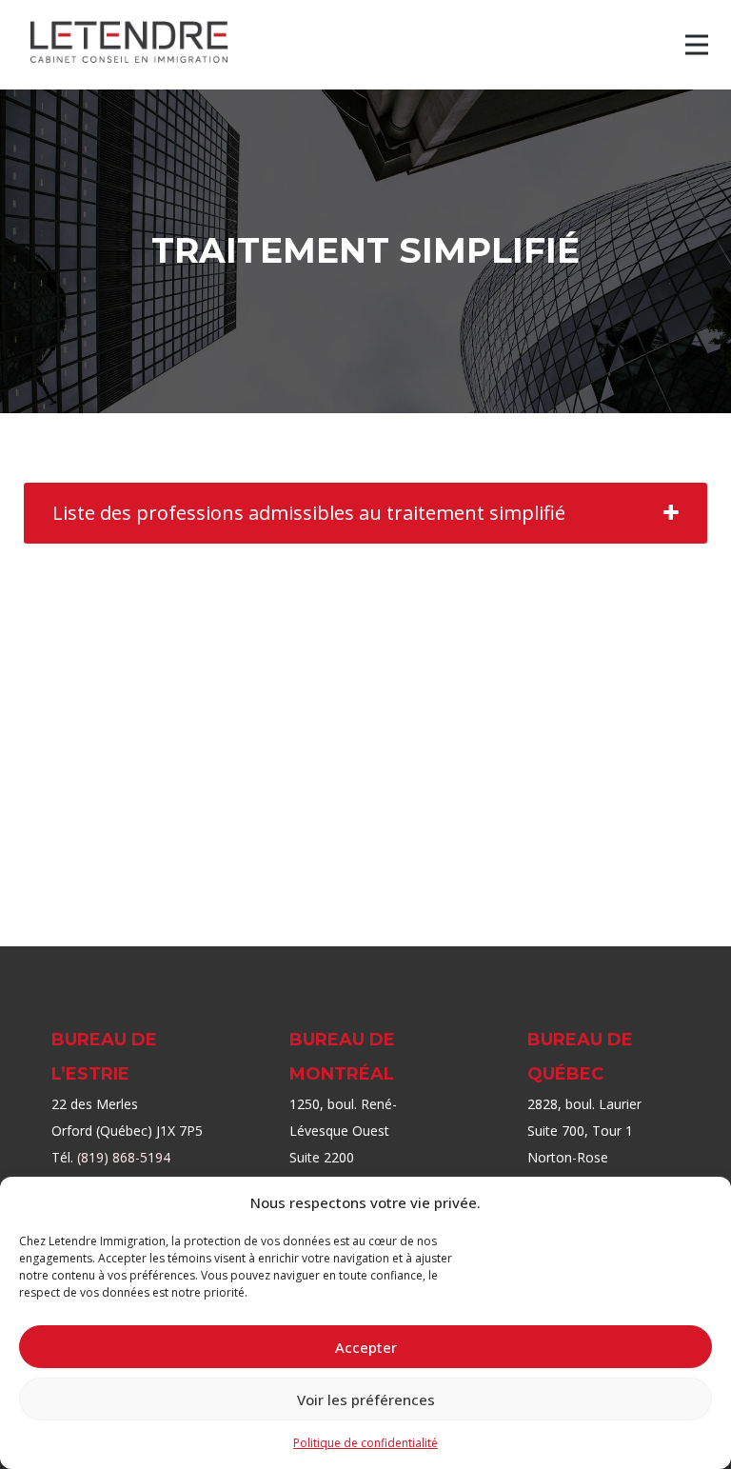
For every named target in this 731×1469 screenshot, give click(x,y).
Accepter (366, 1347)
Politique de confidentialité (365, 1443)
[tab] (365, 513)
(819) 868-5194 (123, 1157)
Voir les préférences (366, 1399)
